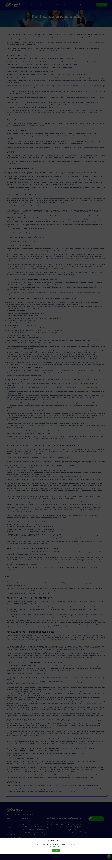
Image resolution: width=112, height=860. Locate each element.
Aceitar (56, 850)
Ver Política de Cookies (56, 847)
